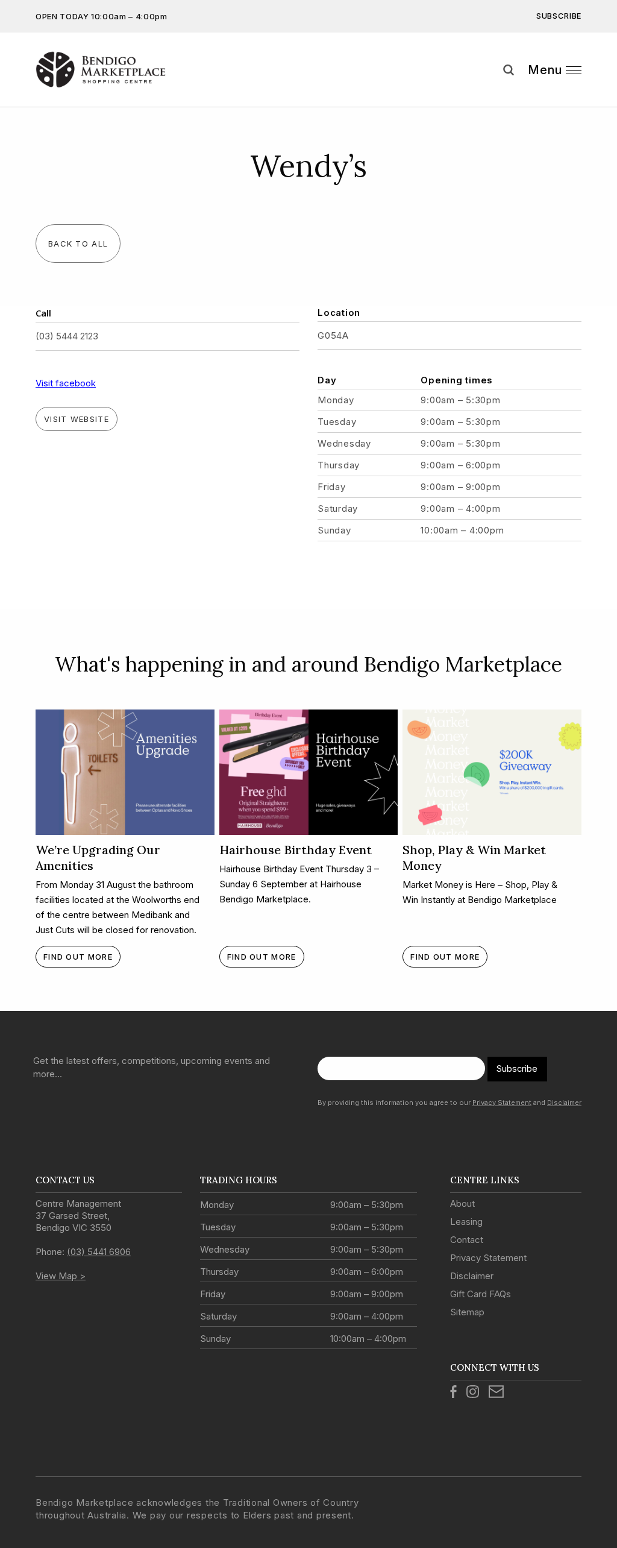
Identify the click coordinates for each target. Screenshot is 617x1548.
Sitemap (467, 1312)
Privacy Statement (501, 1102)
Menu (545, 70)
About (462, 1203)
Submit (599, 92)
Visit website (76, 419)
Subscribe (558, 15)
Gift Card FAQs (480, 1294)
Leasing (466, 1221)
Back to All (78, 243)
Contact (466, 1239)
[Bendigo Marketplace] (101, 70)
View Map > (61, 1276)
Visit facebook (66, 383)
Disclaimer (564, 1102)
